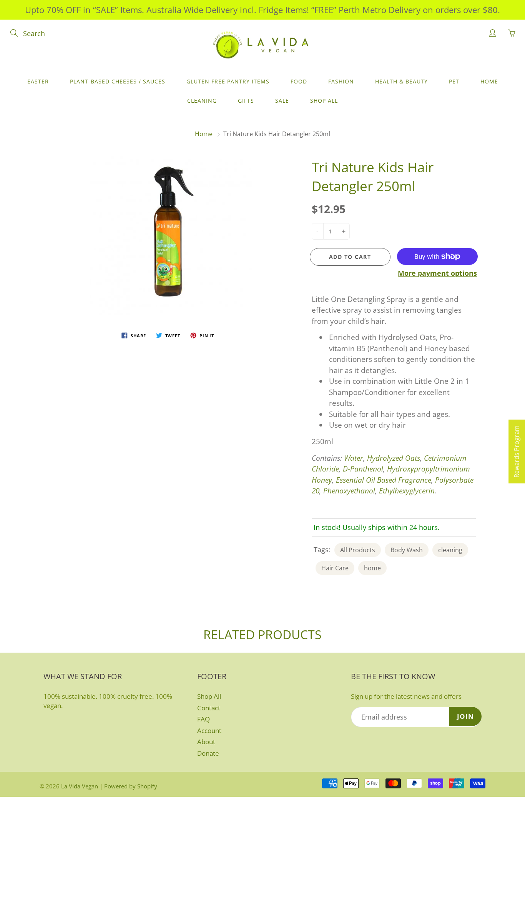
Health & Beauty (401, 81)
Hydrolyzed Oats (393, 458)
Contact (208, 707)
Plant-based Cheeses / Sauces (117, 81)
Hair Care (335, 568)
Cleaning (202, 100)
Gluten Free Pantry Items (227, 81)
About (206, 741)
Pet (454, 81)
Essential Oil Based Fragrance (383, 480)
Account (209, 730)
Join (465, 716)
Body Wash (406, 550)
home (372, 568)
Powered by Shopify (130, 786)
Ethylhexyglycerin (407, 491)
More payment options (437, 273)
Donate (208, 753)
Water (353, 458)
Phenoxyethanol (349, 491)
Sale (282, 100)
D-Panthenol (363, 469)
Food (299, 81)
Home (489, 81)
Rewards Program (516, 451)
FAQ (203, 719)
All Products (357, 550)
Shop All (324, 100)
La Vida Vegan (79, 786)
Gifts (246, 100)
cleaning (450, 550)
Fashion (341, 81)
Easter (38, 81)
